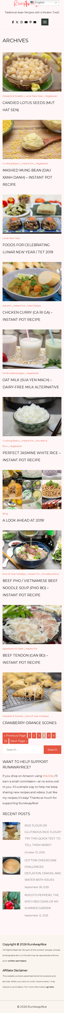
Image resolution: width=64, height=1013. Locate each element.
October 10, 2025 (35, 852)
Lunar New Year (34, 96)
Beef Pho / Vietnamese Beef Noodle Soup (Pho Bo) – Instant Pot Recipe (30, 588)
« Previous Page (15, 735)
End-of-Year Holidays (14, 574)
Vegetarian (51, 96)
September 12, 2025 (36, 915)
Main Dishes (34, 305)
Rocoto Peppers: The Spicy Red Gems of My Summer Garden (42, 902)
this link (48, 776)
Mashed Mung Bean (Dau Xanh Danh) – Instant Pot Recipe (27, 177)
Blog (5, 513)
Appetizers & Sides (13, 648)
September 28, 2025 (37, 887)
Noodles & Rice (50, 574)
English (39, 2)
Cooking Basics (11, 163)
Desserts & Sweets (13, 96)
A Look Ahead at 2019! (23, 520)
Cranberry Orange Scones (29, 723)
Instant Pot (28, 163)
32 (5, 740)
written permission (17, 960)
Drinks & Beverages (13, 373)
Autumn (7, 305)
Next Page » (19, 740)
